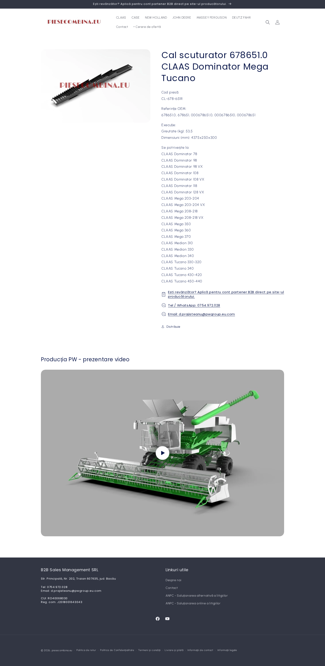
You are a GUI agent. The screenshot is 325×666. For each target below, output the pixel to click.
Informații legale (227, 650)
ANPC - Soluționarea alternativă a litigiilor (197, 595)
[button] (268, 22)
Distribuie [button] (173, 327)
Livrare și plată (174, 650)
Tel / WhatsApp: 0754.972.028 (194, 305)
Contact (172, 588)
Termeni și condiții (149, 650)
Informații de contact (200, 650)
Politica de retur (86, 650)
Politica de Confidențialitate (117, 650)
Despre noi (174, 580)
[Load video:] (162, 453)
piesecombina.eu (62, 650)
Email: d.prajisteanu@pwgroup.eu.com (201, 314)
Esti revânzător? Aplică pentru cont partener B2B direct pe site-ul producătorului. (226, 294)
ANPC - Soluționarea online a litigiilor (193, 603)
